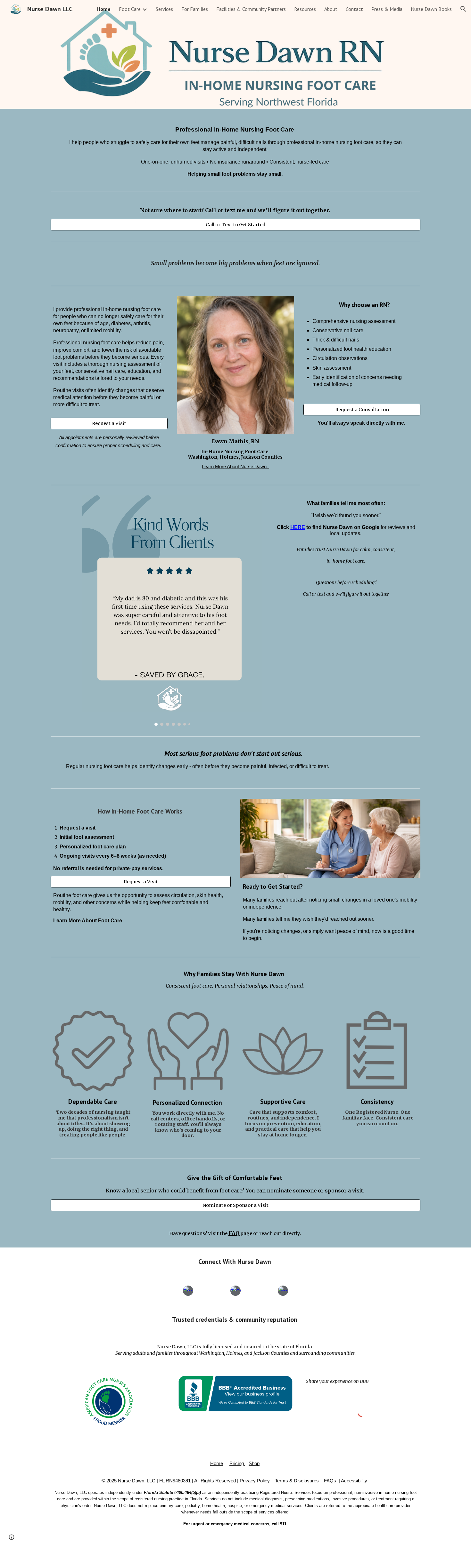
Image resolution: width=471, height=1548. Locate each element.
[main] (235, 148)
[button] (463, 9)
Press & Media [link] (386, 9)
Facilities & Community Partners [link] (251, 9)
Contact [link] (354, 9)
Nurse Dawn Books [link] (431, 9)
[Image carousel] (172, 610)
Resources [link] (305, 9)
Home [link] (104, 9)
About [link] (330, 9)
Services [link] (164, 9)
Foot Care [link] (130, 9)
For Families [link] (194, 9)
